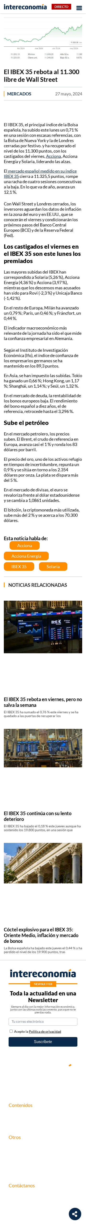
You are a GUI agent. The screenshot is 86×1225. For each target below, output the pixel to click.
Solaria (53, 566)
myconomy (18, 1115)
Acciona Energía (26, 556)
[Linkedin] (71, 1081)
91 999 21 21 (19, 1205)
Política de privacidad (26, 1163)
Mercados (19, 93)
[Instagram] (57, 1081)
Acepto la (37, 1031)
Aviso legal (17, 1155)
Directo (61, 7)
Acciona (53, 156)
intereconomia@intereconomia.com (38, 1198)
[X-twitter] (14, 1081)
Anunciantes (19, 1123)
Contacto (16, 1147)
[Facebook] (28, 1081)
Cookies (15, 1171)
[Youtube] (43, 1081)
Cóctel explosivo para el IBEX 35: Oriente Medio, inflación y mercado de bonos (41, 935)
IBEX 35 (19, 566)
